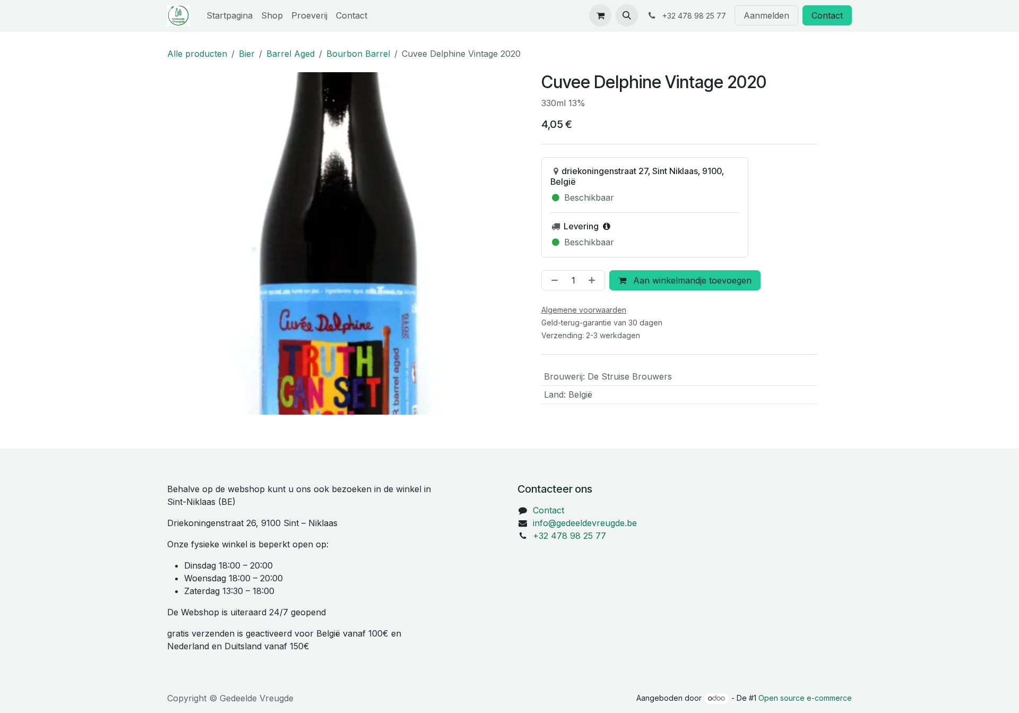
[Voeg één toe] (594, 280)
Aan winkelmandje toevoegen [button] (691, 280)
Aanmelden (766, 15)
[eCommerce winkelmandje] (600, 15)
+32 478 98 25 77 (569, 535)
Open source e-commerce (805, 697)
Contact (827, 15)
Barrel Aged (290, 53)
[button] (627, 15)
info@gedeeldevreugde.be (585, 523)
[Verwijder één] (552, 280)
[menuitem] (229, 15)
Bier (247, 53)
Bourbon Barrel (358, 53)
